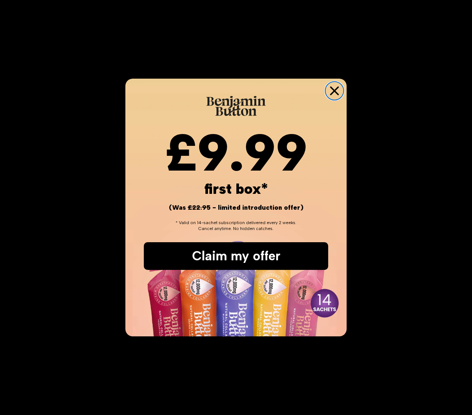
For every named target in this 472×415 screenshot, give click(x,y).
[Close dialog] (334, 91)
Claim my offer (236, 256)
